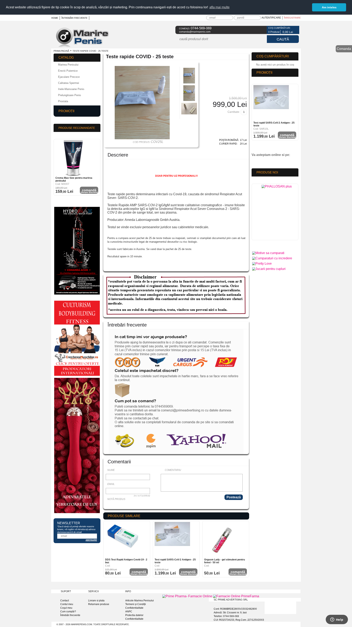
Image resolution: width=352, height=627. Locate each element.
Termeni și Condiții (135, 604)
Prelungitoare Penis (69, 95)
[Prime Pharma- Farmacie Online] (187, 596)
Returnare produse (98, 604)
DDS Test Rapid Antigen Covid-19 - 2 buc (126, 561)
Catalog (66, 57)
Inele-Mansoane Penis (71, 89)
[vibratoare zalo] (77, 513)
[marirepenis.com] (87, 46)
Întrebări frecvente (74, 18)
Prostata (63, 101)
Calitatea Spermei (68, 82)
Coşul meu (66, 607)
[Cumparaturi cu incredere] (272, 258)
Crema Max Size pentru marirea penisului (73, 179)
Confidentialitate (134, 607)
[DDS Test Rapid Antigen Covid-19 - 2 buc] (123, 540)
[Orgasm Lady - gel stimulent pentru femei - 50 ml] (222, 540)
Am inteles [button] (329, 7)
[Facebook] (261, 29)
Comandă (139, 572)
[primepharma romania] (276, 213)
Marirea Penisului (68, 64)
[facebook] (256, 161)
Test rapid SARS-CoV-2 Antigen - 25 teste (175, 561)
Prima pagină (61, 51)
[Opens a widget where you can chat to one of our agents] (337, 620)
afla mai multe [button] (219, 7)
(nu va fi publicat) (142, 495)
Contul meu (66, 604)
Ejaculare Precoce (69, 76)
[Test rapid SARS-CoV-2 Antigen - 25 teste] (172, 540)
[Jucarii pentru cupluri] (269, 269)
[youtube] (263, 161)
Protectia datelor (134, 615)
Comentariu (173, 470)
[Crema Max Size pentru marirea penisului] (73, 158)
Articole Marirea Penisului (139, 600)
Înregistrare (292, 17)
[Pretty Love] (262, 263)
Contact (64, 600)
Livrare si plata (96, 600)
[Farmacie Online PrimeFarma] (236, 596)
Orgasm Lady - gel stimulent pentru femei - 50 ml (224, 561)
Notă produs (116, 499)
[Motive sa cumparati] (268, 253)
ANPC (128, 611)
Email (111, 484)
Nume (111, 470)
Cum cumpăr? (68, 611)
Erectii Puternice (68, 70)
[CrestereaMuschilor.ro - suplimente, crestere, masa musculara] (77, 375)
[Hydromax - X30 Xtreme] (77, 294)
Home (54, 18)
